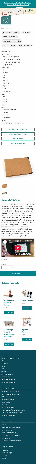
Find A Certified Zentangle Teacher (12, 413)
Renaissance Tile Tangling (12, 41)
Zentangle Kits (6, 54)
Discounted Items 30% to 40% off (12, 123)
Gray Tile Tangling (25, 45)
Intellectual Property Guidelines (11, 427)
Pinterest (4, 458)
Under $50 (6, 117)
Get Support (6, 421)
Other (5, 102)
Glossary (4, 371)
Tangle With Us (7, 388)
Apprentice (6, 83)
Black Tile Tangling (9, 45)
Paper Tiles (5, 68)
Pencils (5, 99)
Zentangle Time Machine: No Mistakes (17, 3)
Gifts (3, 107)
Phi (4, 75)
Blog (2, 361)
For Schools (26, 32)
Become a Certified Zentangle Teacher (13, 410)
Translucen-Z (7, 91)
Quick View (9, 312)
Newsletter (4, 363)
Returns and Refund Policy (9, 433)
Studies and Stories (7, 374)
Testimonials (5, 377)
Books (3, 105)
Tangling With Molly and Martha (11, 394)
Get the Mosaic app (18, 143)
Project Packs (7, 65)
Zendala (5, 80)
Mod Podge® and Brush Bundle (9, 302)
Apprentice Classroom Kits (11, 62)
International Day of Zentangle (11, 391)
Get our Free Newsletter (18, 129)
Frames (5, 112)
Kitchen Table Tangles (8, 407)
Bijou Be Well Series (7, 399)
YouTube (4, 405)
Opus (4, 88)
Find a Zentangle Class (18, 134)
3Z (4, 78)
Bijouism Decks (25, 331)
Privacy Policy (5, 438)
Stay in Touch (7, 446)
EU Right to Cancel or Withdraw (11, 441)
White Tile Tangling (10, 37)
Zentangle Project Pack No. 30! (18, 5)
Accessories (7, 115)
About (3, 355)
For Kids (16, 32)
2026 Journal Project (7, 397)
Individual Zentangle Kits (11, 57)
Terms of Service (6, 430)
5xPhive (5, 72)
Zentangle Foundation (8, 382)
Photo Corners (27, 300)
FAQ (2, 369)
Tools (3, 94)
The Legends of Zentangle (11, 59)
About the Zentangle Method (10, 358)
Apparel (3, 120)
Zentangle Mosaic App (8, 415)
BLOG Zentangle (6, 453)
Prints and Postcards (9, 110)
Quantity (4, 264)
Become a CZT (18, 139)
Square (5, 70)
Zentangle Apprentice (8, 379)
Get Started (7, 32)
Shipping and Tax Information (10, 435)
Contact (3, 425)
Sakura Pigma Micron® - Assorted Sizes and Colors (9, 333)
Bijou (4, 86)
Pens (4, 96)
